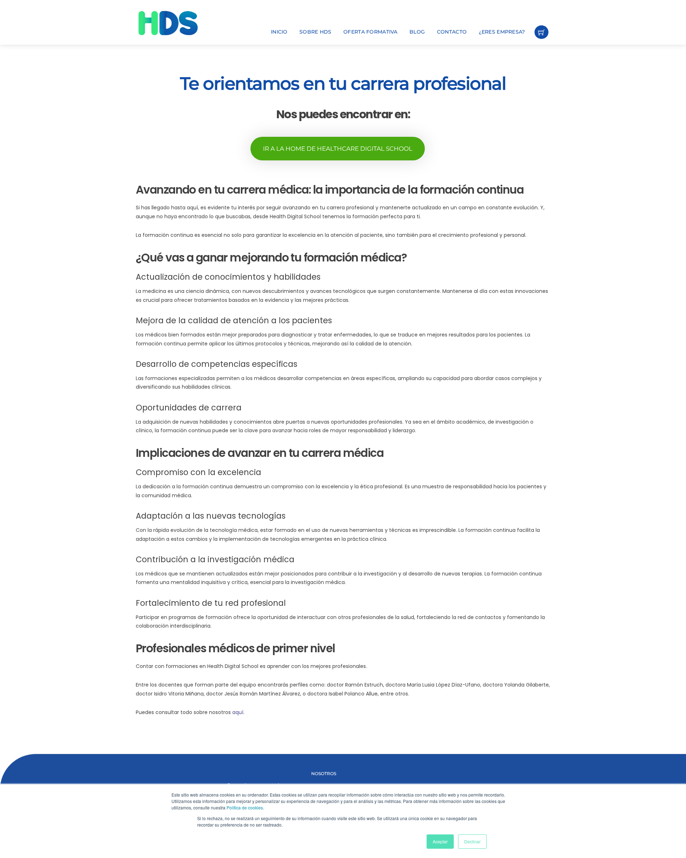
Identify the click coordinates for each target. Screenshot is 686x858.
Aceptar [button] (440, 841)
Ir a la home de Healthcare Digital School (337, 148)
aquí (237, 712)
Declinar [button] (472, 841)
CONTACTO (452, 32)
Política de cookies (245, 807)
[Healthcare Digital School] (180, 23)
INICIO (279, 32)
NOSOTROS (323, 773)
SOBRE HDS (315, 32)
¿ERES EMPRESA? (502, 32)
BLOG (417, 32)
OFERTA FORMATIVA (370, 32)
